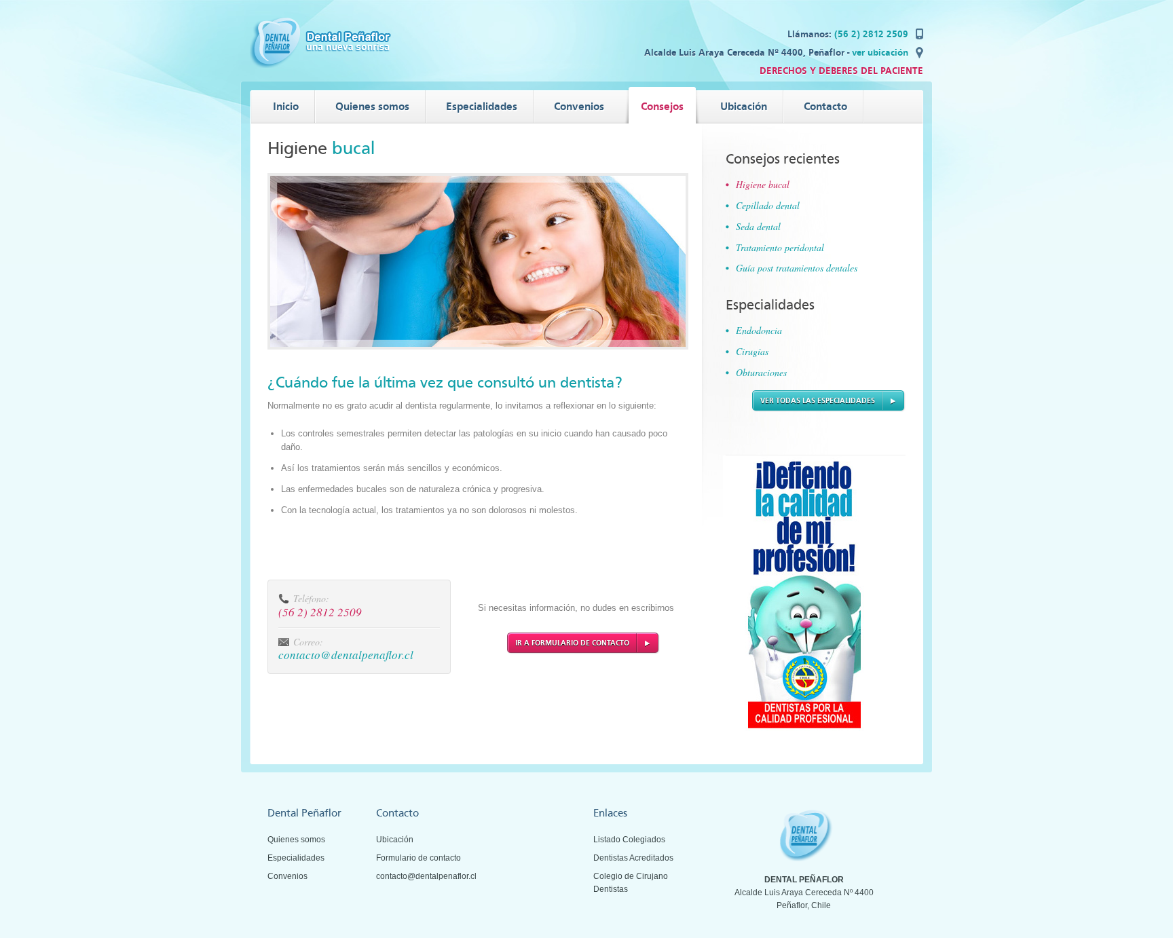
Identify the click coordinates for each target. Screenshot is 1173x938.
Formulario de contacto (418, 858)
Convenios (287, 876)
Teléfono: (311, 598)
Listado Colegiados (629, 839)
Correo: (308, 641)
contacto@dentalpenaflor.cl (345, 654)
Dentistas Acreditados (633, 858)
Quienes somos (296, 839)
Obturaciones (761, 372)
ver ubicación (880, 52)
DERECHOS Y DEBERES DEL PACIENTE (841, 71)
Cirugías (752, 351)
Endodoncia (759, 330)
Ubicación (394, 839)
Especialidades (295, 858)
